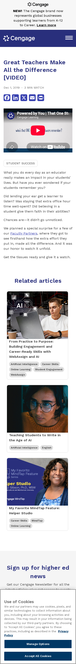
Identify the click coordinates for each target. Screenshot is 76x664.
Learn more (46, 25)
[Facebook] (7, 97)
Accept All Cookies (38, 656)
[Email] (32, 97)
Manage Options (38, 644)
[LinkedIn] (15, 97)
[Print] (40, 97)
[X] (23, 97)
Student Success (20, 163)
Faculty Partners (23, 233)
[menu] (69, 38)
